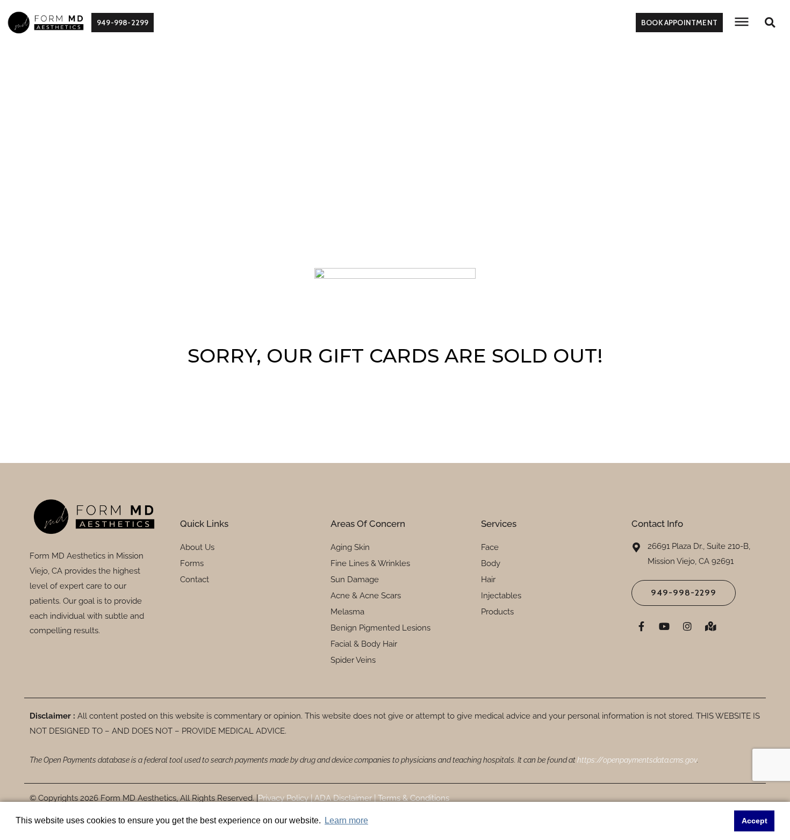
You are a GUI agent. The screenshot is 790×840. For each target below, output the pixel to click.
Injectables (501, 595)
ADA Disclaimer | (344, 798)
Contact (194, 579)
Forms (192, 563)
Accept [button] (754, 820)
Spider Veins (353, 660)
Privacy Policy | (285, 798)
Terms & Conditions (412, 798)
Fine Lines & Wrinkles (370, 563)
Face (490, 547)
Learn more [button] (346, 820)
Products (497, 612)
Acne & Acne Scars (366, 595)
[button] (769, 22)
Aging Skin (350, 547)
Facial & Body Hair (364, 644)
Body (490, 563)
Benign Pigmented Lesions (380, 628)
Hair (488, 579)
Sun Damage (355, 579)
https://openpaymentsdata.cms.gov (637, 760)
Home (365, 115)
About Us (197, 547)
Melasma (347, 612)
